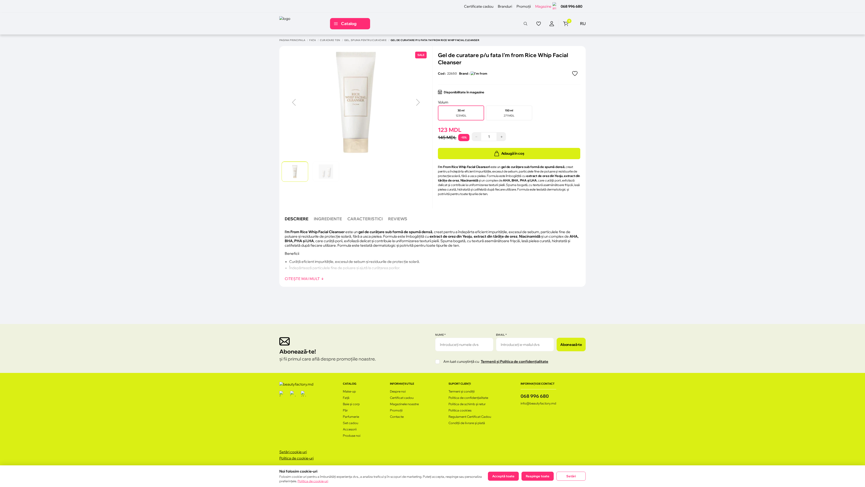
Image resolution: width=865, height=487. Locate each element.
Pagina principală (292, 40)
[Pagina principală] (299, 23)
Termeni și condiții (461, 391)
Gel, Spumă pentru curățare (365, 40)
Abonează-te (571, 344)
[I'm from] (479, 73)
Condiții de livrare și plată (466, 423)
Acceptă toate (503, 476)
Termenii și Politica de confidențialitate (514, 361)
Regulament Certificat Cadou (469, 417)
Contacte (397, 417)
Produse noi (351, 436)
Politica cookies (459, 410)
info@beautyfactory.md (538, 403)
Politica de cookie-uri (296, 458)
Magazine (543, 6)
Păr (345, 410)
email (501, 334)
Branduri (505, 6)
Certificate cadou (478, 6)
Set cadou (350, 423)
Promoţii (524, 6)
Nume (440, 334)
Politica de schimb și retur (467, 404)
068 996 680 (571, 6)
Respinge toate (537, 476)
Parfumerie (351, 417)
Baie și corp (351, 404)
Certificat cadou (402, 398)
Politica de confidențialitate (468, 398)
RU (583, 23)
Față (312, 40)
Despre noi (398, 391)
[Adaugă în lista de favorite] (574, 73)
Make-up (349, 391)
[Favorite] (538, 24)
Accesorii (350, 429)
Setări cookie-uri (293, 452)
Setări (571, 476)
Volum (443, 102)
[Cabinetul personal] (551, 24)
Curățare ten (330, 40)
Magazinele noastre (404, 404)
